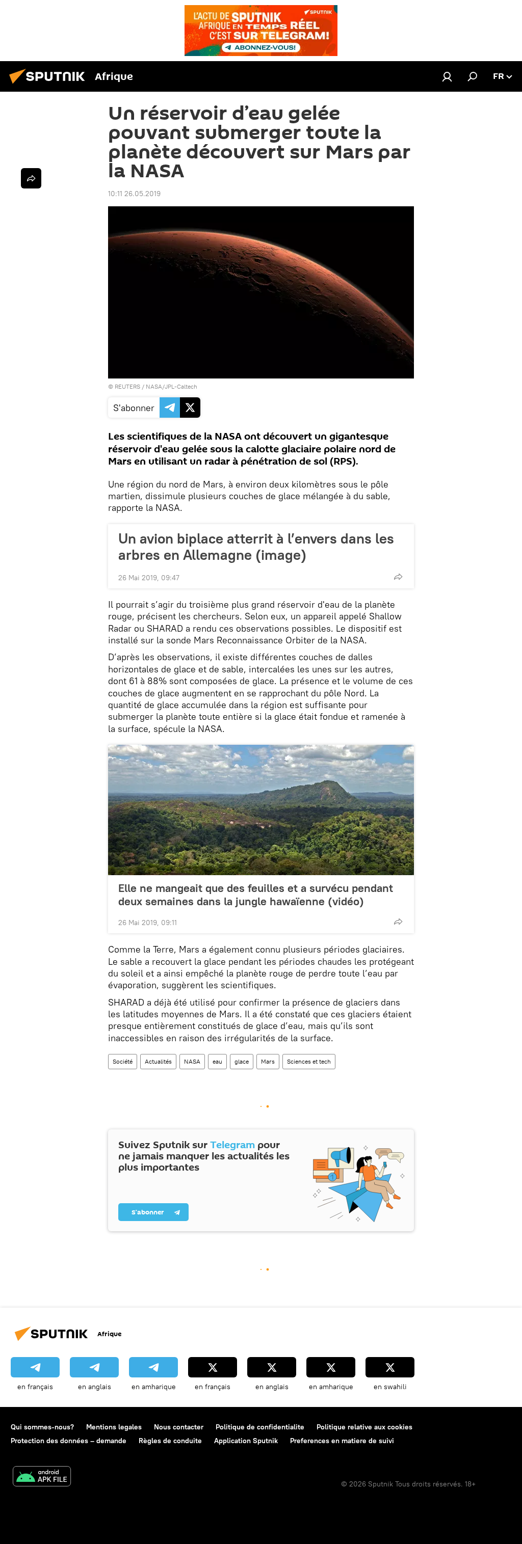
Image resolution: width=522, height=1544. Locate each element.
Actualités (158, 1061)
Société (123, 1061)
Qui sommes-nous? (42, 1426)
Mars (268, 1061)
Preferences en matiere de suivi (342, 1440)
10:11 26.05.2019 (134, 193)
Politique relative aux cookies (364, 1426)
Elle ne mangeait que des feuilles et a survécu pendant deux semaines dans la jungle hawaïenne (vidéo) (255, 894)
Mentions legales (114, 1426)
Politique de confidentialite (260, 1426)
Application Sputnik (246, 1440)
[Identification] (447, 76)
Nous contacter (178, 1426)
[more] (398, 576)
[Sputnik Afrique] (50, 85)
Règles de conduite (170, 1440)
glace (241, 1061)
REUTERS (127, 386)
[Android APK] (41, 1477)
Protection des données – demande (68, 1440)
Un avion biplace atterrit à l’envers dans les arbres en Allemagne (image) (256, 546)
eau (217, 1061)
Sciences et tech (309, 1061)
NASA (192, 1061)
